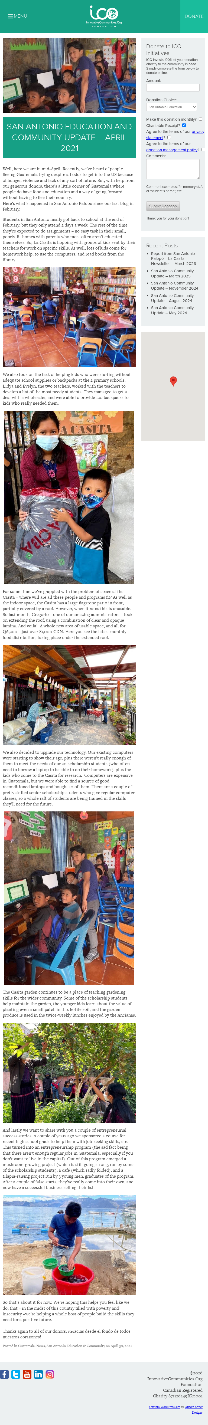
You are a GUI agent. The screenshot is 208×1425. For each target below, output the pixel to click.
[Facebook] (4, 1374)
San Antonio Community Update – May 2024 (172, 310)
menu (20, 16)
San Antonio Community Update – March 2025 (172, 273)
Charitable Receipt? (163, 125)
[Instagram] (50, 1374)
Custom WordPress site (164, 1407)
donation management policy (171, 150)
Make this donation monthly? (171, 119)
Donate (194, 16)
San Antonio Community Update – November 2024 (174, 286)
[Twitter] (15, 1374)
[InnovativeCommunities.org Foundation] (104, 16)
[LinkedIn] (38, 1374)
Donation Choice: (161, 99)
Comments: (156, 155)
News (40, 1345)
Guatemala (26, 1345)
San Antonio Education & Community (76, 1345)
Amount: (153, 80)
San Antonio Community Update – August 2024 (172, 298)
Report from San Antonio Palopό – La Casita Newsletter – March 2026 (173, 258)
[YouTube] (27, 1374)
